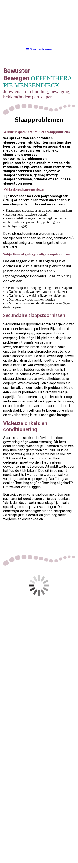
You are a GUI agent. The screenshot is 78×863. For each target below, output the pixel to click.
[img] (39, 21)
